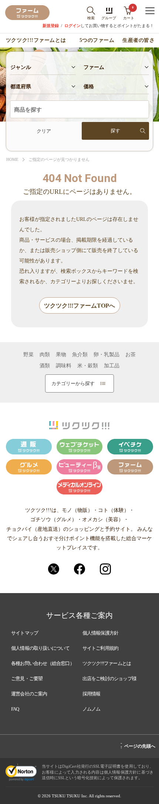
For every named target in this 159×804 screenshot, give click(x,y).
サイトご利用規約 (100, 648)
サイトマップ (24, 633)
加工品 (111, 365)
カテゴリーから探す (73, 383)
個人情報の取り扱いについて (40, 648)
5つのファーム (97, 40)
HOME (12, 160)
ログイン (72, 26)
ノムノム (91, 709)
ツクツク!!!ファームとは (36, 40)
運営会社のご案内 (29, 694)
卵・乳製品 (106, 354)
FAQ (15, 709)
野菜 (28, 354)
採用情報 (91, 694)
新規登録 (51, 26)
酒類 (45, 365)
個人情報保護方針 (100, 633)
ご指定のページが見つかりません (58, 160)
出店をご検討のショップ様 (109, 678)
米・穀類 (87, 365)
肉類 (45, 354)
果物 (61, 354)
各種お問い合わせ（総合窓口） (42, 663)
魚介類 (80, 354)
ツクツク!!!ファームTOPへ (79, 305)
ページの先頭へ (137, 745)
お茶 (130, 354)
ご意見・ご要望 (27, 678)
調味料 (63, 365)
